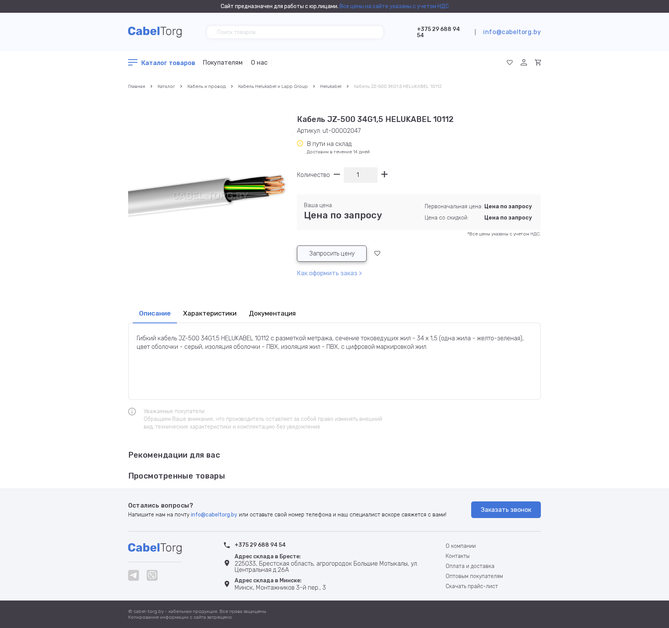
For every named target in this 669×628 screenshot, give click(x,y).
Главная (136, 86)
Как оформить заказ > (329, 273)
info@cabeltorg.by (512, 32)
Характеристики (210, 313)
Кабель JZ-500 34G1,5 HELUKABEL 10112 (398, 86)
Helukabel (330, 86)
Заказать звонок (506, 509)
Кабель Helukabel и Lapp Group (273, 86)
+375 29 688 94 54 (438, 32)
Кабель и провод (206, 86)
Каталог (166, 86)
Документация (272, 313)
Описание (155, 313)
